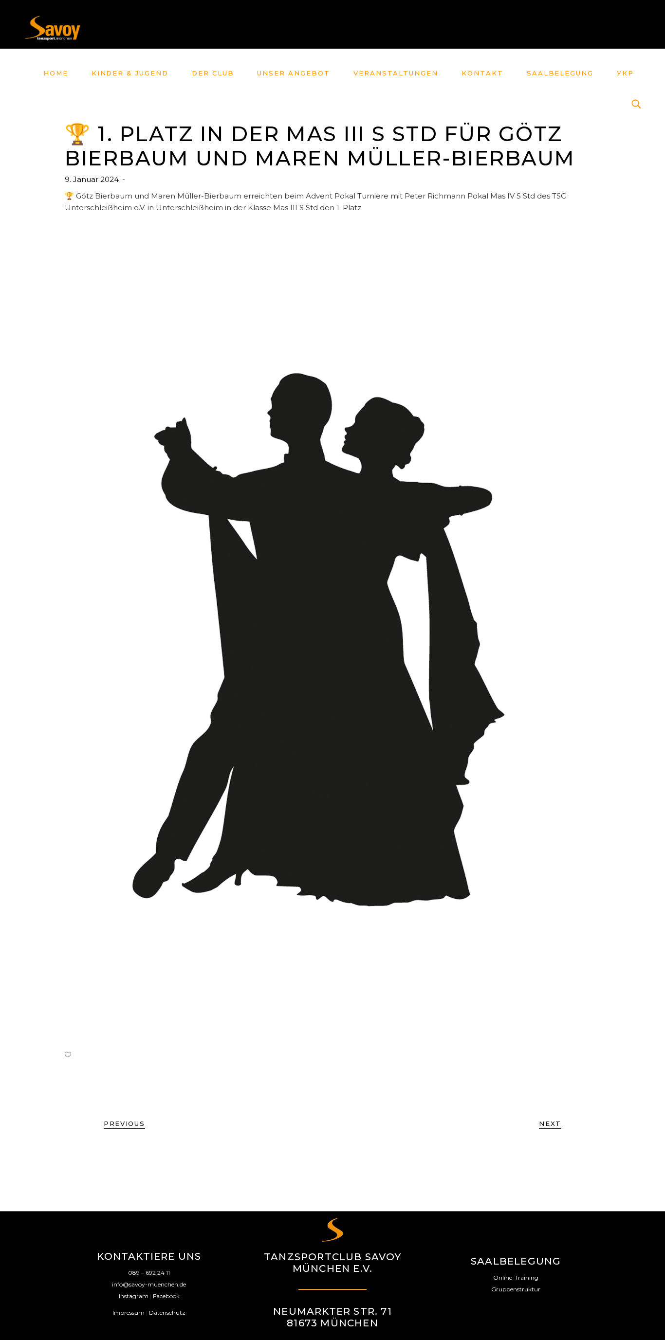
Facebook (166, 1296)
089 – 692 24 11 (149, 1272)
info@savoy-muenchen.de (149, 1284)
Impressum (128, 1312)
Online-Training (515, 1277)
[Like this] (68, 1054)
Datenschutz (167, 1312)
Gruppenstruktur (515, 1289)
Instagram (133, 1296)
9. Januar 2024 (93, 179)
